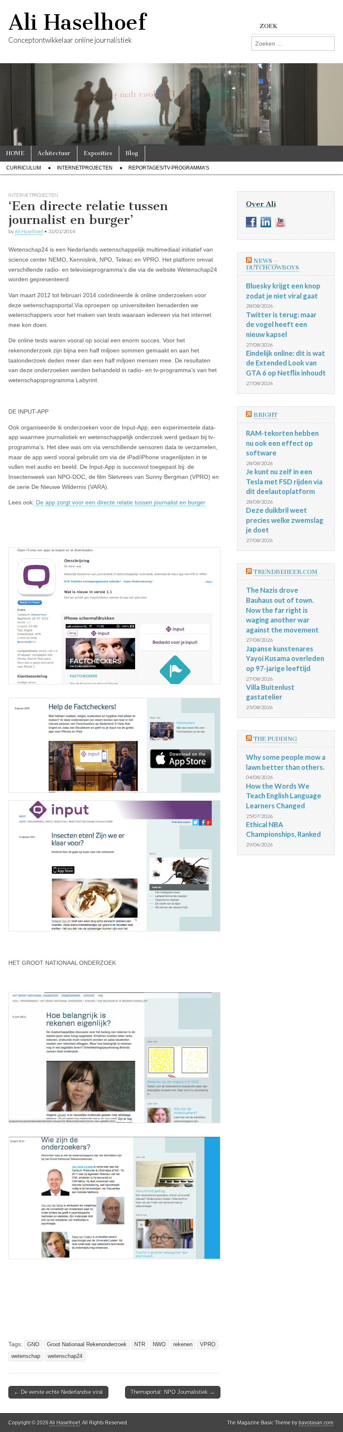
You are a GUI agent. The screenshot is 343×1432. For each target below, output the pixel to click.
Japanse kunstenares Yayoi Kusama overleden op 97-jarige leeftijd (285, 658)
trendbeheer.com (285, 572)
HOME (15, 153)
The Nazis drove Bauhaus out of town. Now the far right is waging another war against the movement (282, 610)
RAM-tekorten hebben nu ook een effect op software (282, 443)
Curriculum (23, 168)
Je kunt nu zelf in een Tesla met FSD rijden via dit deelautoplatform (284, 481)
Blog (131, 153)
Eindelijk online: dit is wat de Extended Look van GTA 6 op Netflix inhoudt (286, 363)
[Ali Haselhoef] (171, 73)
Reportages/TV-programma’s (168, 168)
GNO (33, 1344)
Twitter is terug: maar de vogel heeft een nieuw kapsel (281, 324)
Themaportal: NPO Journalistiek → (173, 1392)
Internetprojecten (85, 168)
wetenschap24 (65, 1356)
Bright (265, 415)
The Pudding (275, 739)
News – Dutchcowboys (272, 264)
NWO (159, 1344)
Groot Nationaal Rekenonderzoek (87, 1344)
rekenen (182, 1344)
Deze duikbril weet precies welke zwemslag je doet (284, 520)
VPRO (207, 1344)
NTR (139, 1344)
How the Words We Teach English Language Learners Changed (283, 796)
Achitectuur (54, 153)
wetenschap (25, 1356)
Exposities (98, 153)
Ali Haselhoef (77, 22)
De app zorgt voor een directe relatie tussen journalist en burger (119, 502)
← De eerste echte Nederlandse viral (58, 1392)
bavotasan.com (316, 1423)
